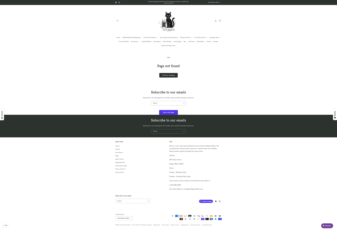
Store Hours (119, 152)
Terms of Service (120, 169)
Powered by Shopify (147, 224)
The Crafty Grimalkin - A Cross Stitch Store (130, 224)
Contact (117, 149)
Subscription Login (121, 166)
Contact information (196, 224)
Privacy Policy (119, 172)
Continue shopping (168, 75)
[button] (117, 20)
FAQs (117, 156)
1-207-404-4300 (175, 185)
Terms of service (175, 224)
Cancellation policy (207, 224)
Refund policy (156, 224)
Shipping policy (185, 224)
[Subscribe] (184, 103)
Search (117, 146)
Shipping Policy (120, 162)
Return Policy (119, 159)
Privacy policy (165, 224)
